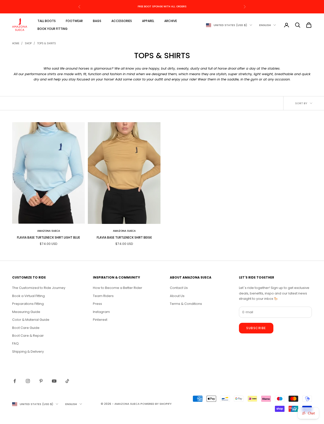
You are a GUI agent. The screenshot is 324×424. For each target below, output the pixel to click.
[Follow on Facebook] (14, 381)
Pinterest (100, 319)
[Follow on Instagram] (27, 381)
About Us (177, 295)
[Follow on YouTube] (54, 381)
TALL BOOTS (46, 21)
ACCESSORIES (121, 21)
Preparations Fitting (28, 303)
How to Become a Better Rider (117, 287)
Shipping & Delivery (28, 351)
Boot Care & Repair (28, 335)
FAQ (15, 343)
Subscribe (256, 328)
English (265, 25)
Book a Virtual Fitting (28, 295)
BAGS (97, 21)
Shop (28, 43)
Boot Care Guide (25, 327)
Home (15, 43)
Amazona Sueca (48, 231)
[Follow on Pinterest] (41, 381)
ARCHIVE (170, 21)
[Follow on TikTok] (67, 381)
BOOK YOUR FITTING (52, 29)
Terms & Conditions (186, 303)
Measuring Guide (26, 311)
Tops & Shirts (46, 43)
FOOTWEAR (74, 21)
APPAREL (148, 21)
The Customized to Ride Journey (38, 287)
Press (97, 303)
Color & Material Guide (30, 319)
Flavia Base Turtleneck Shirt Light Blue (48, 237)
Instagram (101, 311)
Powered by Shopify (156, 404)
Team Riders (103, 295)
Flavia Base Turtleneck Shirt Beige (124, 237)
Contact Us (179, 287)
